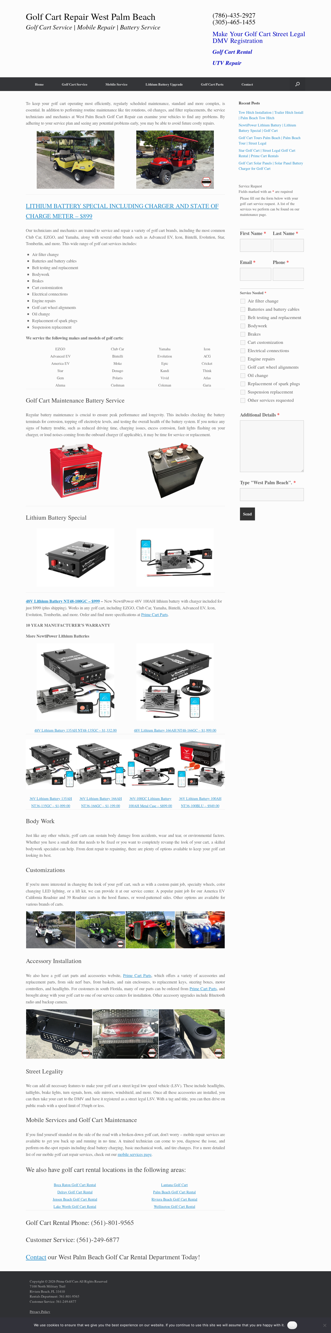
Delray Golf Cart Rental (75, 1192)
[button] (297, 84)
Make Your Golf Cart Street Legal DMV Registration (259, 37)
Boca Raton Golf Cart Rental (75, 1184)
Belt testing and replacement (274, 317)
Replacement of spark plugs (274, 383)
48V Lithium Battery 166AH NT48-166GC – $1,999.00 (175, 730)
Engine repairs (261, 358)
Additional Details (260, 414)
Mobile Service (116, 84)
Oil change (258, 375)
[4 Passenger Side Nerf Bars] (59, 1034)
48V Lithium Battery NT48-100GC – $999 (63, 601)
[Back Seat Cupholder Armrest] (192, 1034)
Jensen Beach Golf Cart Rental (75, 1199)
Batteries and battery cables (273, 309)
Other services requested (271, 400)
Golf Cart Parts (212, 84)
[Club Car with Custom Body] (50, 929)
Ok (292, 1325)
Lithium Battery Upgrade (164, 84)
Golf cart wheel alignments (273, 366)
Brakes (254, 333)
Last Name (285, 233)
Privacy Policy (40, 1311)
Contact (247, 84)
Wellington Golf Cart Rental (174, 1206)
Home (39, 84)
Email (247, 262)
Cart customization (265, 342)
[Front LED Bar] (126, 1034)
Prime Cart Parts (154, 614)
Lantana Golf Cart (174, 1184)
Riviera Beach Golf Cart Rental (174, 1199)
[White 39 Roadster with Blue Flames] (199, 929)
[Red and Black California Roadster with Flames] (150, 929)
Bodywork (257, 325)
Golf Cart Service (74, 84)
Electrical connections (268, 350)
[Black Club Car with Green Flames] (100, 929)
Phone (281, 262)
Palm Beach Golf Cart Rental (174, 1192)
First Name (253, 233)
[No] (324, 1325)
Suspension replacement (270, 391)
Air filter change (263, 300)
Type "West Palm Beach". (268, 482)
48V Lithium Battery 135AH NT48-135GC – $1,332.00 (75, 730)
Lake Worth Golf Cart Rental (75, 1206)
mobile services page (135, 1154)
